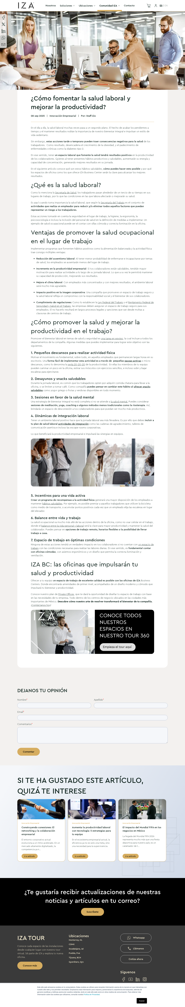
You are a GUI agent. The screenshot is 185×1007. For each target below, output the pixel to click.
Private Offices (66, 594)
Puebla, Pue (74, 953)
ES (161, 5)
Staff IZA (91, 116)
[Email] (3, 44)
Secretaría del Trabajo (112, 202)
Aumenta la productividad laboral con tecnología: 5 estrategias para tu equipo (91, 831)
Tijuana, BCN (75, 957)
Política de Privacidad (92, 994)
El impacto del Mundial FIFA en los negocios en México (142, 829)
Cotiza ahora (136, 959)
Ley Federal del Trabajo (110, 302)
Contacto (129, 5)
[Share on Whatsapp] (3, 37)
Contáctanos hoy (41, 605)
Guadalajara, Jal (76, 948)
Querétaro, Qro (76, 961)
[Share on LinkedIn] (3, 31)
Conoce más (30, 965)
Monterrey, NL (75, 940)
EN (166, 5)
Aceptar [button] (142, 1001)
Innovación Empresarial (63, 116)
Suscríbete (92, 912)
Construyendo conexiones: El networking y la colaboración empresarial (38, 831)
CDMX (71, 944)
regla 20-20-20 (76, 364)
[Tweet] (3, 24)
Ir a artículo (29, 856)
